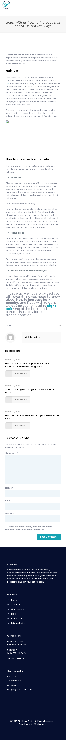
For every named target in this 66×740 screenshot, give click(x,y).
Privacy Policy (18, 623)
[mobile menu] (61, 5)
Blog (13, 613)
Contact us (16, 618)
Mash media (40, 724)
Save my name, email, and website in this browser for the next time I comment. (28, 528)
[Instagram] (39, 728)
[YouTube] (35, 728)
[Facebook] (26, 728)
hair (8, 83)
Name (9, 487)
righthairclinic (32, 337)
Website (9, 513)
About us (15, 604)
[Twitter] (31, 728)
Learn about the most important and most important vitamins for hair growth (27, 365)
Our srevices (17, 609)
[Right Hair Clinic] (6, 5)
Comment (11, 453)
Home (14, 599)
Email (9, 500)
